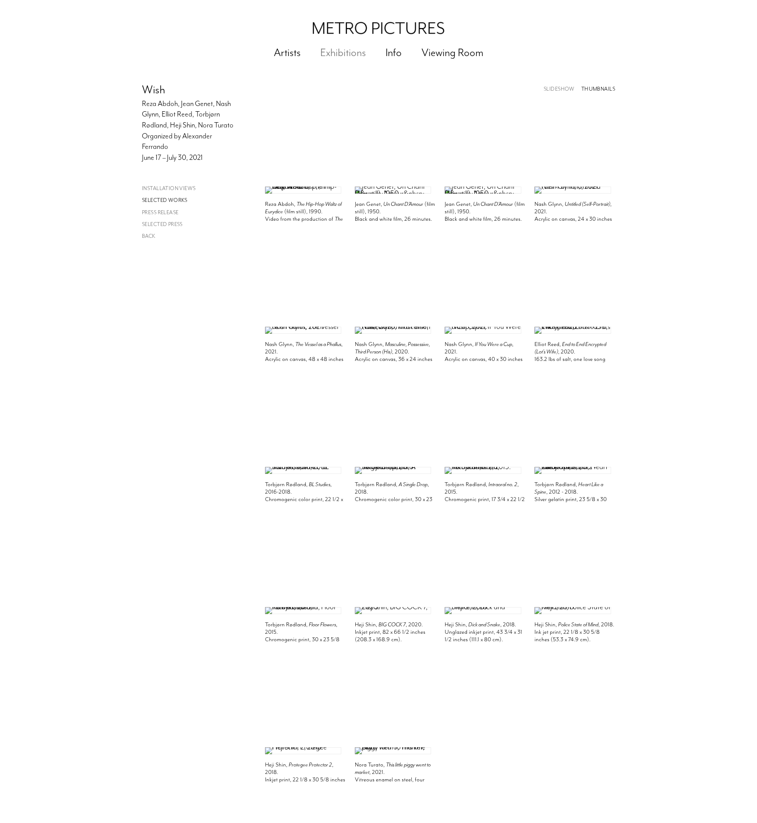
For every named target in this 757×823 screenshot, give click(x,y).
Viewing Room (452, 53)
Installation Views (169, 188)
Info (394, 53)
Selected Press (162, 224)
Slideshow (559, 89)
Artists (287, 53)
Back (149, 236)
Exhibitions (343, 53)
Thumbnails (598, 89)
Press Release (160, 212)
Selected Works (164, 200)
